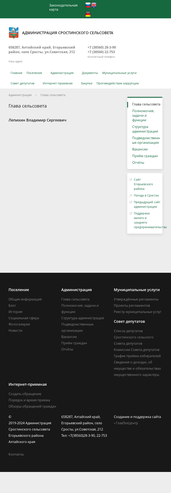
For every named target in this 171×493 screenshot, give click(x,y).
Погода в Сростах (146, 195)
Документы (90, 73)
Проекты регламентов (132, 305)
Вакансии (140, 149)
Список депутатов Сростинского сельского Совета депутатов (133, 337)
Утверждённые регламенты (136, 299)
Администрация (62, 73)
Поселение (34, 73)
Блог (12, 305)
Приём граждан (145, 156)
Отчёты (138, 162)
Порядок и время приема (29, 400)
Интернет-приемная (58, 83)
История (15, 311)
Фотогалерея (19, 324)
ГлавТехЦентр (127, 423)
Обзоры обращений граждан (32, 406)
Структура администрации (145, 129)
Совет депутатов (22, 83)
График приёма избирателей (137, 356)
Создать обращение (25, 394)
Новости (15, 330)
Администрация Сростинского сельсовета (67, 32)
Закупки (86, 83)
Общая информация (25, 299)
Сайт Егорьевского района (143, 184)
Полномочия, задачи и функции (143, 115)
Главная (16, 73)
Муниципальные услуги (119, 73)
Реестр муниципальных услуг (137, 311)
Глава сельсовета (52, 95)
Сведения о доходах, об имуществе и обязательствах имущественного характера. (137, 368)
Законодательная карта (63, 7)
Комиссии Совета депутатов (136, 349)
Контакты (16, 454)
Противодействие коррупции (118, 83)
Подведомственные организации (146, 140)
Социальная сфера (24, 318)
